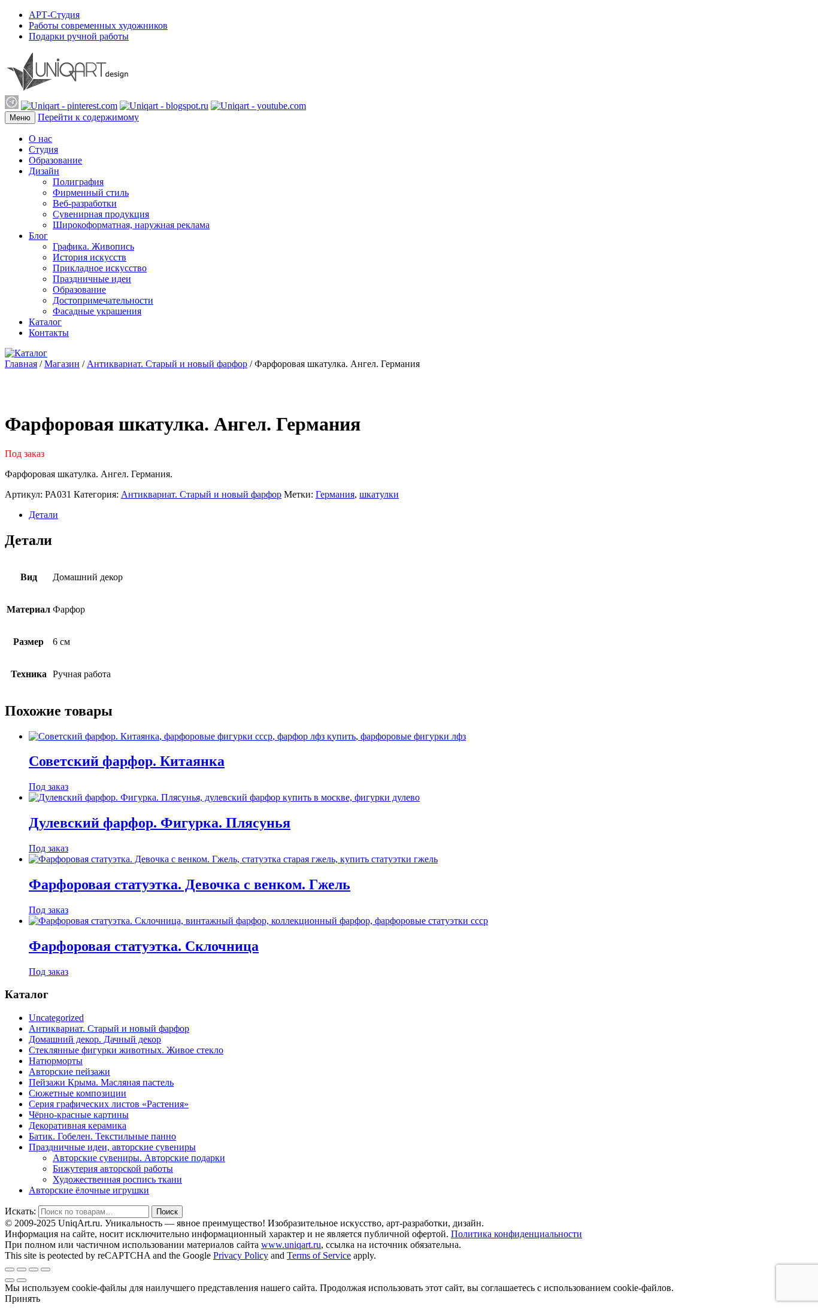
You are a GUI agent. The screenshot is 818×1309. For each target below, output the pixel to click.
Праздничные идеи (92, 279)
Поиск (167, 1211)
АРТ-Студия (54, 15)
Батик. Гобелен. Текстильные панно (102, 1136)
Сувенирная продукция (101, 214)
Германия (335, 494)
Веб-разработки (85, 203)
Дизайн (44, 171)
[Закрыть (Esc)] (9, 1269)
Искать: (20, 1211)
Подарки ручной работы (79, 36)
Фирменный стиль (91, 192)
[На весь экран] (33, 1269)
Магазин (62, 364)
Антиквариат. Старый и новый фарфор (167, 364)
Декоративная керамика (77, 1125)
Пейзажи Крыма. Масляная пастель (101, 1082)
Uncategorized (56, 1018)
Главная (21, 364)
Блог (38, 236)
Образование (55, 160)
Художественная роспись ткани (117, 1179)
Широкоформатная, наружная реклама (131, 225)
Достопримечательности (103, 300)
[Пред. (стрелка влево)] (9, 1280)
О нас (40, 139)
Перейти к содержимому (88, 117)
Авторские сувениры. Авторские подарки (139, 1158)
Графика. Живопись (93, 246)
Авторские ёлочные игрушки (89, 1190)
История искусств (89, 257)
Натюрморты (56, 1061)
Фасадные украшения (97, 311)
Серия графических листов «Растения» (109, 1104)
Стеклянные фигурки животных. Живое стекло (126, 1050)
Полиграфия (78, 182)
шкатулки (379, 494)
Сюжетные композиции (77, 1093)
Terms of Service (319, 1255)
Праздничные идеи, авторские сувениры (112, 1147)
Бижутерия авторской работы (113, 1168)
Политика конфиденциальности (516, 1234)
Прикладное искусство (100, 268)
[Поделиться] (21, 1269)
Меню (20, 117)
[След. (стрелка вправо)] (21, 1280)
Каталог (45, 322)
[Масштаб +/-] (45, 1269)
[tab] (421, 515)
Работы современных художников (98, 25)
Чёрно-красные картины (79, 1115)
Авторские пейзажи (69, 1071)
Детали (43, 515)
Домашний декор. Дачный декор (95, 1039)
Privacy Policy (240, 1255)
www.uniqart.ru (291, 1245)
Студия (43, 149)
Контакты (49, 333)
